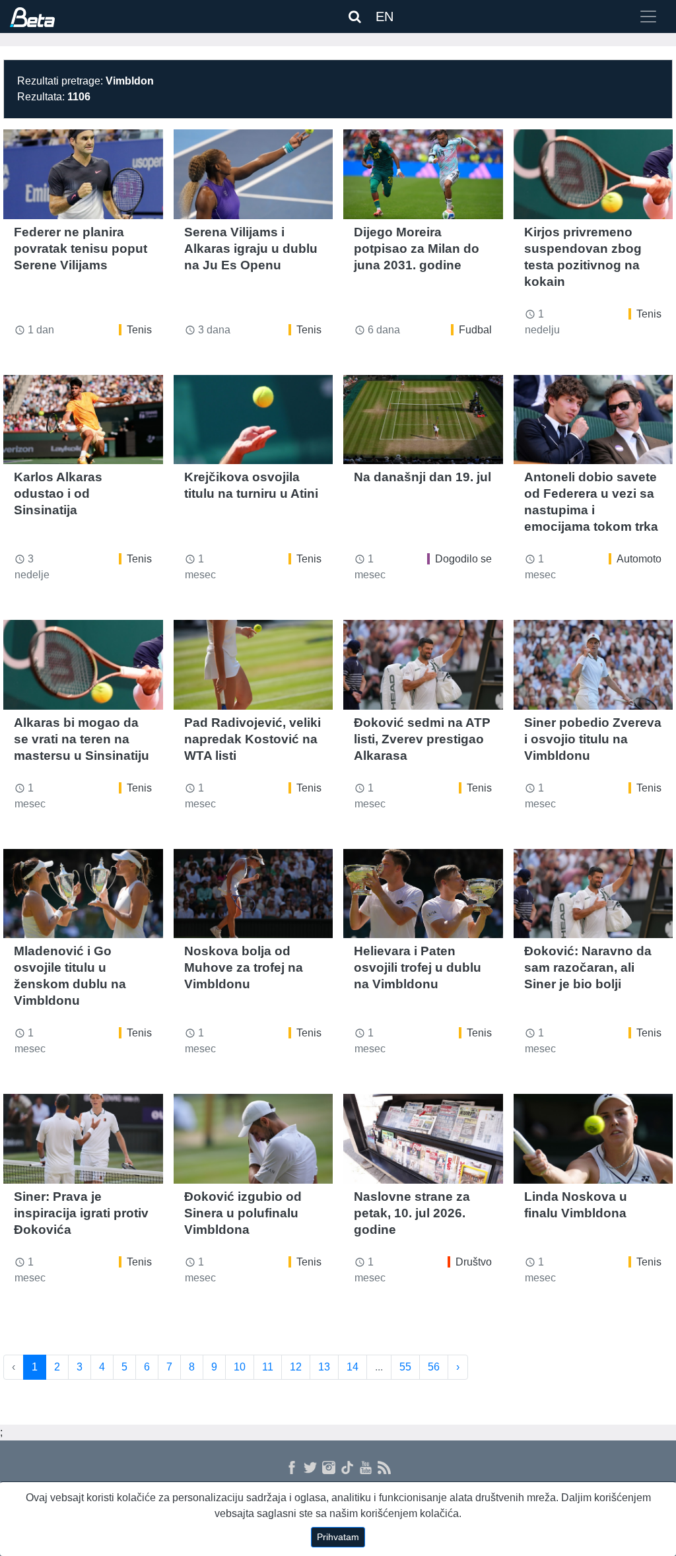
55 (405, 1366)
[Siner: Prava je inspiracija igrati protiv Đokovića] (83, 1139)
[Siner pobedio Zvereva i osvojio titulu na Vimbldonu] (593, 665)
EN (384, 16)
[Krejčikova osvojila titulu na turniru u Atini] (253, 420)
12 (296, 1366)
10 (240, 1366)
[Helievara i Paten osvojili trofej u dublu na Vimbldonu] (423, 894)
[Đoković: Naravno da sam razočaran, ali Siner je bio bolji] (593, 894)
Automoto (639, 558)
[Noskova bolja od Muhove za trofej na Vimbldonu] (253, 894)
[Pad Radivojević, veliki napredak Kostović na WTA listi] (253, 665)
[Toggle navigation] (648, 16)
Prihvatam (338, 1537)
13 (324, 1366)
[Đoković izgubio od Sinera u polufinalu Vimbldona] (253, 1139)
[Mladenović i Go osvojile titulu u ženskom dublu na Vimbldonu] (83, 894)
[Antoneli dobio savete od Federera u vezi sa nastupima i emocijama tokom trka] (593, 420)
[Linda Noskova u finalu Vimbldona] (593, 1139)
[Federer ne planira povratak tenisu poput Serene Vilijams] (83, 174)
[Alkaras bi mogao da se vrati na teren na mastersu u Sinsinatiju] (83, 665)
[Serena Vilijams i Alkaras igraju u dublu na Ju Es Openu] (253, 174)
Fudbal (475, 329)
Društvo (474, 1262)
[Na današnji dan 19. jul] (423, 420)
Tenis (139, 329)
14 (352, 1366)
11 (267, 1366)
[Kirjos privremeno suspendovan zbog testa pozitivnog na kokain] (593, 174)
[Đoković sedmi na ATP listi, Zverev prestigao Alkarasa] (423, 665)
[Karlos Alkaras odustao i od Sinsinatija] (83, 420)
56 (434, 1366)
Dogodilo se (463, 558)
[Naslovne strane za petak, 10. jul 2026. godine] (423, 1139)
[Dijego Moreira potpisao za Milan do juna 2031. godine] (423, 174)
